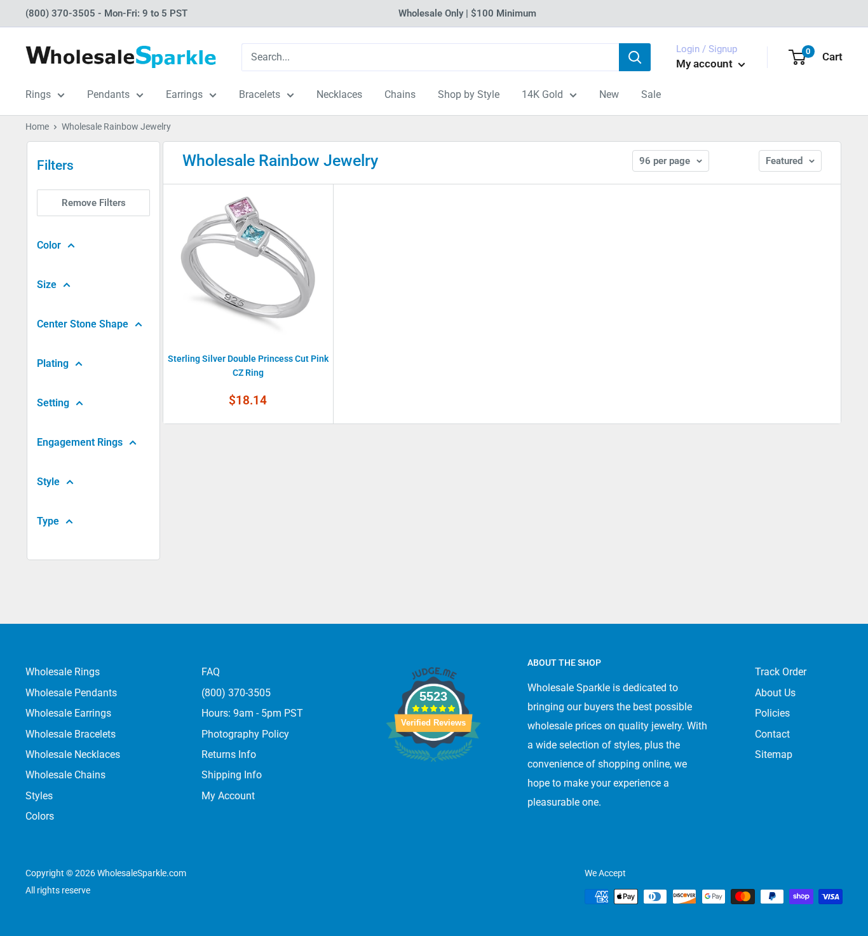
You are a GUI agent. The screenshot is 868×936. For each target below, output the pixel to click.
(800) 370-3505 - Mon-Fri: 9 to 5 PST (106, 13)
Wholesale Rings (62, 672)
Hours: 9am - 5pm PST (252, 713)
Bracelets (259, 94)
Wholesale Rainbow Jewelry (116, 126)
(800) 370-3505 (236, 693)
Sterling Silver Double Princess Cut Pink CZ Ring (248, 366)
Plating (53, 363)
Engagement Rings (80, 442)
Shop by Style (468, 94)
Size (47, 285)
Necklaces (339, 94)
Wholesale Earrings (68, 713)
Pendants (108, 94)
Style (48, 482)
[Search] (635, 57)
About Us (775, 693)
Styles (39, 796)
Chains (400, 94)
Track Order (780, 672)
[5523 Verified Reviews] (433, 783)
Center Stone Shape (82, 324)
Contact (772, 734)
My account (705, 63)
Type (48, 521)
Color (49, 245)
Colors (39, 816)
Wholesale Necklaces (72, 754)
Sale (651, 94)
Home (37, 126)
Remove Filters (94, 203)
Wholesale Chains (65, 775)
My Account (228, 796)
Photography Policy (245, 734)
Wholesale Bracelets (70, 734)
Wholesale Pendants (71, 693)
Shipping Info (231, 775)
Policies (772, 713)
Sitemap (773, 754)
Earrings (184, 94)
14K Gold (542, 94)
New (609, 94)
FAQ (210, 672)
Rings (38, 94)
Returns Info (228, 754)
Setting (53, 403)
